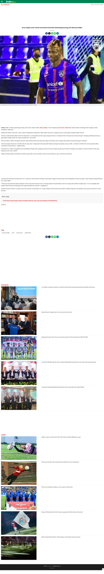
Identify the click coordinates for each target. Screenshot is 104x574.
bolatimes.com (49, 566)
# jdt (13, 232)
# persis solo (19, 232)
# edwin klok (28, 232)
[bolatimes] (11, 2)
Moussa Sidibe (44, 127)
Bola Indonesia (5, 4)
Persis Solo (61, 127)
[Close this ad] (103, 569)
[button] (2, 1)
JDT (37, 127)
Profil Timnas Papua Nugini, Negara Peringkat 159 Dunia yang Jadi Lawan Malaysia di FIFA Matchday (30, 200)
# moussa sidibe (6, 232)
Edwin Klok (68, 127)
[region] (52, 16)
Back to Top (52, 568)
